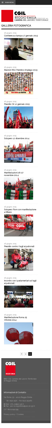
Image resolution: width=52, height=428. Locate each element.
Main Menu (8, 2)
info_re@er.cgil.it (17, 404)
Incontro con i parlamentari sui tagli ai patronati (20, 282)
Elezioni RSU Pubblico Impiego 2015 (20, 70)
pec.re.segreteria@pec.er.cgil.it (22, 406)
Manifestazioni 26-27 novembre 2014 (13, 174)
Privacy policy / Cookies (14, 414)
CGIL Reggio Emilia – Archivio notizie (24, 16)
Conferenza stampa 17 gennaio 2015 (21, 36)
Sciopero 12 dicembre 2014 (16, 138)
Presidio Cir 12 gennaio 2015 (17, 104)
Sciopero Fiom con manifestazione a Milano (20, 210)
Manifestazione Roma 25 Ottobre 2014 (15, 318)
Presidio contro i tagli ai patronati (19, 246)
